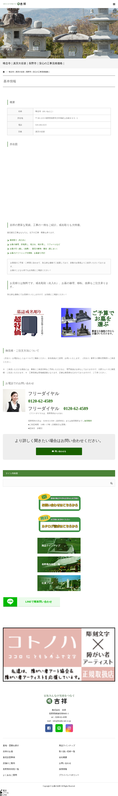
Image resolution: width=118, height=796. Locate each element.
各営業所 (88, 421)
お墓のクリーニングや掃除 (21, 253)
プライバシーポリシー (69, 775)
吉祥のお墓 (8, 751)
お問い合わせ (65, 763)
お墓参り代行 (39, 253)
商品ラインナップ (67, 745)
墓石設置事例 (9, 757)
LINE (4, 795)
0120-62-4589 (40, 401)
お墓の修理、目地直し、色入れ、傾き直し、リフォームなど (35, 244)
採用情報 (63, 769)
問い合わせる (60, 451)
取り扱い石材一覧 (67, 751)
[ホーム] (4, 72)
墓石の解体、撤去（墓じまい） (45, 249)
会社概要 (63, 757)
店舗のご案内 (9, 763)
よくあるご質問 (10, 775)
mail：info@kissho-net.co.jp (59, 721)
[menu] (114, 4)
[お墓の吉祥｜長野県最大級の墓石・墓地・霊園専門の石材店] (14, 4)
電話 (4, 791)
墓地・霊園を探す (11, 745)
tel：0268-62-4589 (59, 717)
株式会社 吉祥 (59, 710)
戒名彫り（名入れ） (18, 240)
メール (5, 793)
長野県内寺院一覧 (11, 769)
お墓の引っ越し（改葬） (20, 249)
